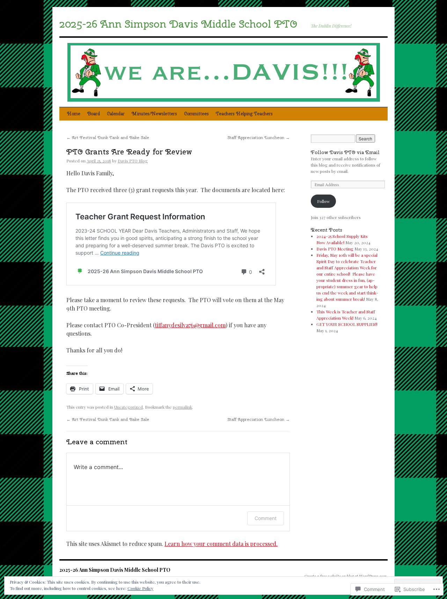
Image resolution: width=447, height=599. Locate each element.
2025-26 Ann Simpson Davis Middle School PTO (178, 24)
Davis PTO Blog (133, 160)
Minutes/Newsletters (154, 114)
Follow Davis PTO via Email (345, 152)
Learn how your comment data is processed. (221, 543)
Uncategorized (128, 407)
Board (93, 114)
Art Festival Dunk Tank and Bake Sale (107, 137)
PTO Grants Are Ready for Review (129, 151)
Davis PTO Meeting (334, 248)
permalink (182, 407)
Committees (196, 114)
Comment (266, 518)
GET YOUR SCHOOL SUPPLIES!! (347, 324)
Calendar (116, 114)
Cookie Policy (140, 588)
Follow (323, 201)
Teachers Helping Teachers (244, 114)
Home (73, 114)
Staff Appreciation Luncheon (258, 137)
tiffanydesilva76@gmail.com (190, 325)
